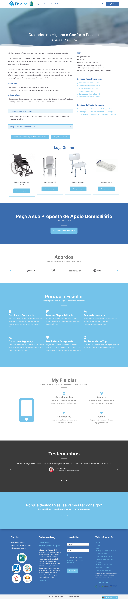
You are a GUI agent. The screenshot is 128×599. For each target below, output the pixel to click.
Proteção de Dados (102, 568)
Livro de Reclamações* (104, 570)
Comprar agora (21, 191)
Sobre (98, 542)
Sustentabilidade (101, 554)
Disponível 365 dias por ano (21, 111)
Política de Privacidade (104, 565)
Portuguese (108, 597)
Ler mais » (42, 580)
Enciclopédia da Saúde (104, 556)
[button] (40, 111)
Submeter (72, 570)
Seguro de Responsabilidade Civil (23, 127)
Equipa (98, 545)
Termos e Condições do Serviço (104, 560)
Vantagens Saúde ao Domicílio (106, 551)
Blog (97, 548)
